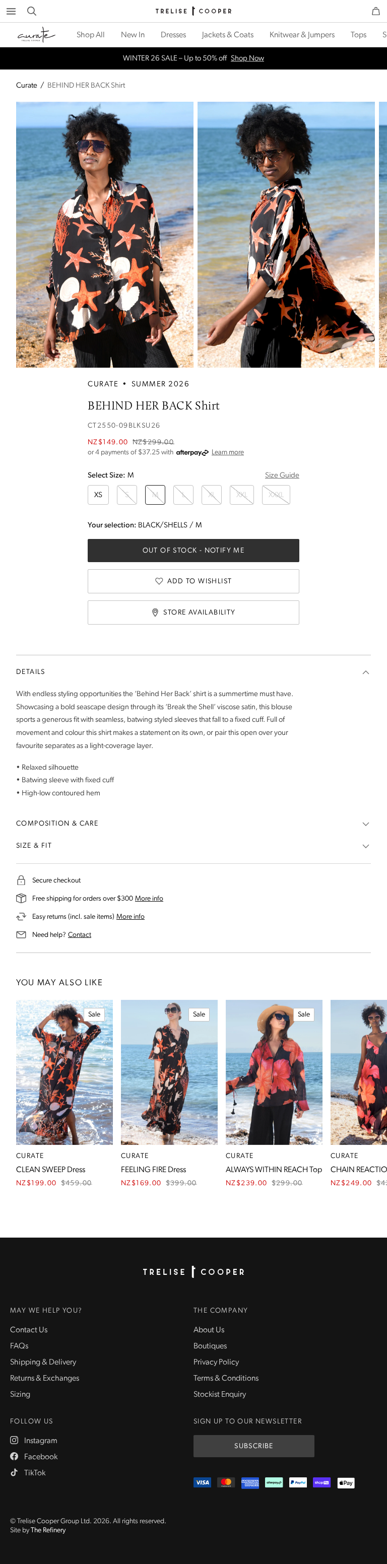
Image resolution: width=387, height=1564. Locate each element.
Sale (94, 1014)
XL (211, 495)
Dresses (173, 35)
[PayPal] (298, 1483)
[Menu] (11, 11)
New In (133, 35)
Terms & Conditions (226, 1379)
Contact (79, 935)
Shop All (91, 35)
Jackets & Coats (227, 35)
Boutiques (210, 1346)
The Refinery (48, 1530)
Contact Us (28, 1330)
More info (149, 899)
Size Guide (282, 476)
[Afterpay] (274, 1483)
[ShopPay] (322, 1483)
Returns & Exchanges (44, 1379)
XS (98, 495)
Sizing (20, 1395)
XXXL (276, 495)
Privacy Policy (216, 1362)
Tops (358, 35)
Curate (26, 86)
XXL (241, 495)
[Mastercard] (226, 1483)
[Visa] (202, 1483)
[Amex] (250, 1483)
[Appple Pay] (346, 1483)
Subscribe (254, 1446)
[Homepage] (193, 1272)
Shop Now (247, 58)
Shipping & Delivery (43, 1362)
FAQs (19, 1346)
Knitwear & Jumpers (302, 35)
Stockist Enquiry (220, 1395)
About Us (209, 1330)
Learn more (228, 452)
